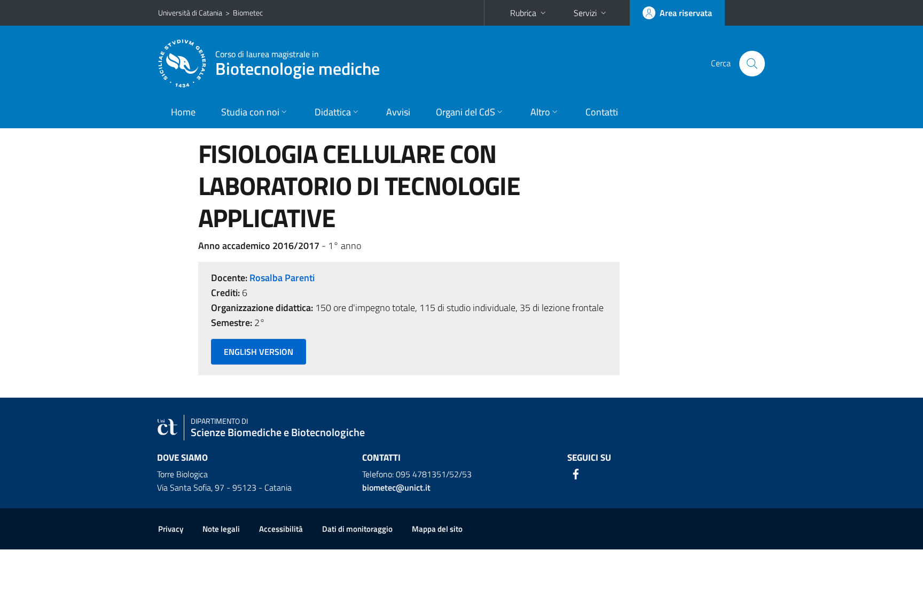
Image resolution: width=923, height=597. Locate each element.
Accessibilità (281, 529)
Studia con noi (250, 112)
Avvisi (398, 112)
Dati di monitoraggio (357, 529)
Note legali (221, 529)
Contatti (601, 112)
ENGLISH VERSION (258, 351)
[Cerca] (752, 63)
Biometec (248, 12)
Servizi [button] (585, 12)
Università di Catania (190, 12)
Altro (540, 112)
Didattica (333, 112)
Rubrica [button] (523, 12)
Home (183, 112)
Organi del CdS (465, 112)
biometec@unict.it (396, 487)
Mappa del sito (437, 529)
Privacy (170, 529)
